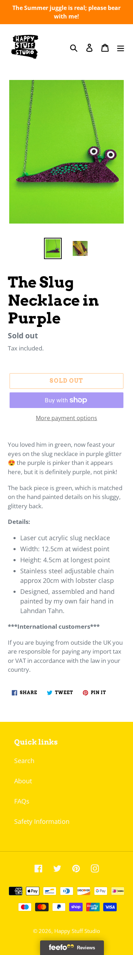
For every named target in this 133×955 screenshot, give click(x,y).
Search (24, 760)
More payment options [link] (66, 418)
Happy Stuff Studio (77, 930)
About (23, 781)
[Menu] (120, 47)
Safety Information (42, 821)
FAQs (21, 801)
